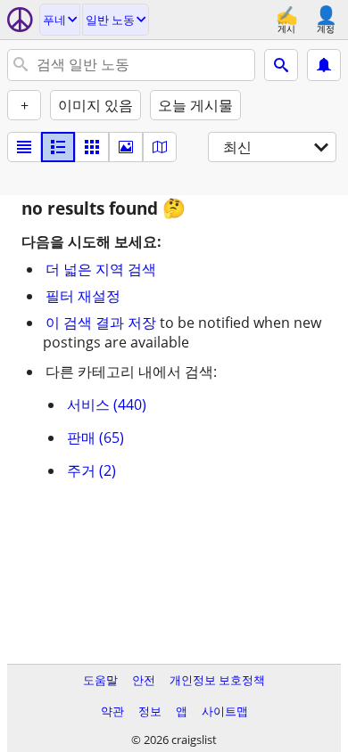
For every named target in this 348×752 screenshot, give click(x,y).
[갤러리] (126, 147)
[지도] (160, 147)
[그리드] (92, 147)
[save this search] (324, 65)
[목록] (24, 147)
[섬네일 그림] (58, 147)
